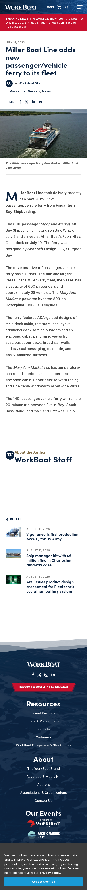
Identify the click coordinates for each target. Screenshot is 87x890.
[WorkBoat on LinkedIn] (52, 675)
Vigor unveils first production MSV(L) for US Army (52, 536)
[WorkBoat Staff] (9, 83)
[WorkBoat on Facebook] (33, 675)
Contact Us (43, 800)
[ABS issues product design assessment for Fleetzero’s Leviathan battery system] (13, 579)
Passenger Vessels (25, 91)
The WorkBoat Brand (43, 768)
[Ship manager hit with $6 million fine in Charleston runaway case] (13, 553)
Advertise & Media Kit (43, 776)
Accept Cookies (43, 881)
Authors (43, 784)
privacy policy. (50, 872)
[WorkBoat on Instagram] (46, 675)
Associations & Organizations (43, 792)
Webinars (43, 737)
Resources (43, 703)
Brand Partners (44, 713)
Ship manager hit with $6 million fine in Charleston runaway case (48, 560)
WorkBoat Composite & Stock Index (43, 745)
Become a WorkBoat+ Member (43, 687)
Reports (43, 729)
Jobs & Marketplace (44, 721)
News (46, 91)
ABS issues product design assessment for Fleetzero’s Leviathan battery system (50, 586)
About (43, 758)
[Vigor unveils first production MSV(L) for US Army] (13, 532)
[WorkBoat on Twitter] (39, 675)
